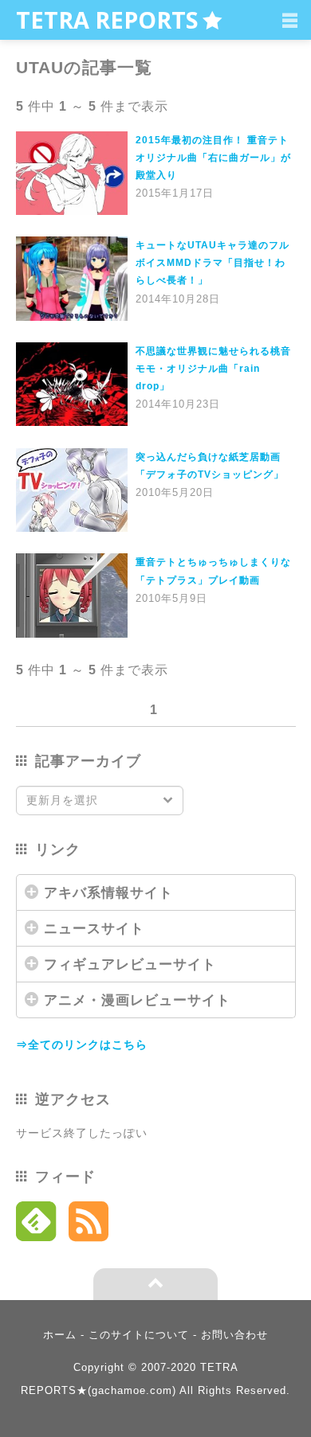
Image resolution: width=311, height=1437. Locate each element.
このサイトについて (139, 1335)
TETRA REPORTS (107, 19)
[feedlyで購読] (36, 1225)
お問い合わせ (234, 1335)
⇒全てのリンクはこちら (82, 1044)
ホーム (60, 1335)
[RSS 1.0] (89, 1225)
